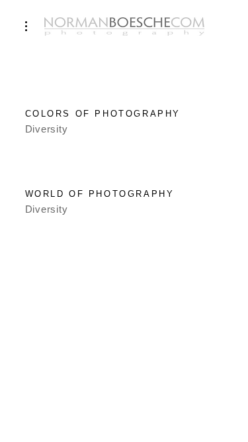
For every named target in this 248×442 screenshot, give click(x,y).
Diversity (46, 129)
